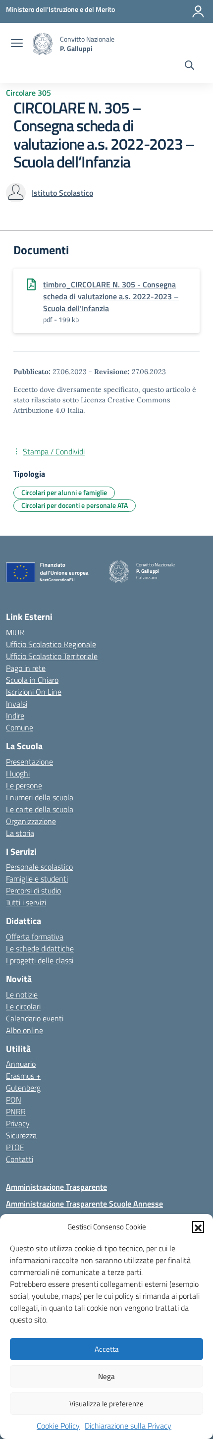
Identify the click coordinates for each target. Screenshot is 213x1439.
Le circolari (23, 1006)
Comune (19, 727)
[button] (198, 1227)
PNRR (16, 1111)
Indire (15, 715)
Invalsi (16, 704)
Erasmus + (23, 1076)
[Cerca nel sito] (189, 66)
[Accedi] (198, 11)
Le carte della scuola (39, 809)
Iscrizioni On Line (33, 692)
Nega (106, 1376)
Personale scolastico (39, 867)
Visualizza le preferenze (106, 1403)
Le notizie (22, 994)
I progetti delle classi (39, 960)
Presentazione (29, 762)
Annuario (21, 1064)
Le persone (24, 785)
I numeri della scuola (39, 797)
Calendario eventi (34, 1018)
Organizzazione (31, 821)
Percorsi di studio (33, 890)
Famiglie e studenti (37, 879)
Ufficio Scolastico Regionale (51, 644)
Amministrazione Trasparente (56, 1187)
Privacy (18, 1123)
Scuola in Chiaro (32, 680)
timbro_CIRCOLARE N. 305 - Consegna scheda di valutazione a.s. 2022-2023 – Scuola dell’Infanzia (111, 296)
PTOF (15, 1147)
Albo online (24, 1030)
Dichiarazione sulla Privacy (128, 1426)
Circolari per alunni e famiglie (64, 492)
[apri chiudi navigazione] (17, 44)
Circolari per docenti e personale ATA (74, 505)
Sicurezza (21, 1135)
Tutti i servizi (26, 902)
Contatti (19, 1159)
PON (13, 1100)
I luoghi (18, 773)
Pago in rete (26, 668)
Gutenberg (23, 1088)
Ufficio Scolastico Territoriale (52, 656)
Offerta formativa (34, 936)
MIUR (15, 632)
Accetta (107, 1349)
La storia (20, 833)
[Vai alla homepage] (43, 44)
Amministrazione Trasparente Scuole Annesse (84, 1204)
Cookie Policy (58, 1426)
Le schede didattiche (40, 948)
